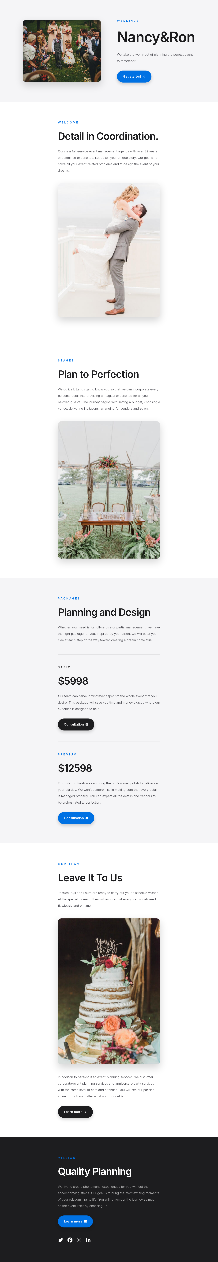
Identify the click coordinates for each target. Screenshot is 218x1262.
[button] (134, 77)
